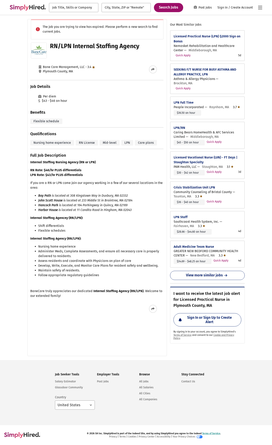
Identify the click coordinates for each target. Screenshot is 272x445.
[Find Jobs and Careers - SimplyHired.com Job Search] (28, 8)
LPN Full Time (184, 102)
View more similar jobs (204, 275)
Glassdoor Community (69, 387)
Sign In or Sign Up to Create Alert (209, 319)
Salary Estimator (65, 381)
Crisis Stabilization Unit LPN (194, 187)
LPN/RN (179, 128)
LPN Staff (181, 217)
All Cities (144, 393)
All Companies (148, 399)
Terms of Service (182, 335)
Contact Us (188, 381)
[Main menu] (260, 7)
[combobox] (73, 7)
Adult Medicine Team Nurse (194, 247)
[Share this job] (153, 69)
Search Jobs (168, 7)
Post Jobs (205, 7)
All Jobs (144, 381)
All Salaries (146, 387)
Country (60, 397)
